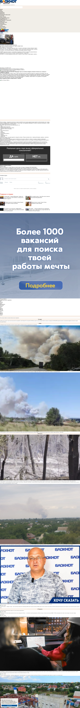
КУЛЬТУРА (2, 15)
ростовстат (8, 171)
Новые (1, 182)
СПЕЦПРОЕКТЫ (3, 24)
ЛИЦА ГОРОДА (3, 16)
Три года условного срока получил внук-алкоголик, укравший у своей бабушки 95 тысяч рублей (16, 320)
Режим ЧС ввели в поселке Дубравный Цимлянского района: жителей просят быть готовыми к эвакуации (17, 371)
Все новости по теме (4, 47)
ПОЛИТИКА (2, 23)
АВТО (1, 10)
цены (5, 171)
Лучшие (6, 182)
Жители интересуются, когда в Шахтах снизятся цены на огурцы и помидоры (14, 167)
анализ (19, 171)
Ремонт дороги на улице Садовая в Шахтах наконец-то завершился (42, 320)
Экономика (2, 67)
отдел (17, 171)
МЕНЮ (1, 9)
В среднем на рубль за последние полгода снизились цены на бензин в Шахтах (15, 168)
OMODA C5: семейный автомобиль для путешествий (10, 671)
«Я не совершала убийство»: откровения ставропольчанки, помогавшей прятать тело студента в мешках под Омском (19, 675)
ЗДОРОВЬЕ (2, 12)
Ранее (11, 182)
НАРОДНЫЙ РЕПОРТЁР (4, 18)
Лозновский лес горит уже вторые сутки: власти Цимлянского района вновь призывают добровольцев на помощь (19, 432)
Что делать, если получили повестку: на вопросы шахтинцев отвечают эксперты (15, 50)
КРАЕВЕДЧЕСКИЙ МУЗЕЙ (5, 14)
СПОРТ (1, 25)
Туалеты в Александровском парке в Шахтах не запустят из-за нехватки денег (51, 675)
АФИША (1, 11)
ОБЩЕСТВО (2, 21)
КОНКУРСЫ (2, 13)
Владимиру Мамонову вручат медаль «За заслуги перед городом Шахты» (13, 610)
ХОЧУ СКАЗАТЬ (3, 27)
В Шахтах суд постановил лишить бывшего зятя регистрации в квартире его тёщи (16, 672)
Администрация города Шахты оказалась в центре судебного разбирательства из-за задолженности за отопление (19, 324)
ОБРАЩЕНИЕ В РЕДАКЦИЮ (5, 20)
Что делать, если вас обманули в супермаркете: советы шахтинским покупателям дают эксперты (18, 49)
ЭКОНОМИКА (2, 26)
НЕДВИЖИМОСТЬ (3, 19)
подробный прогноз (3, 300)
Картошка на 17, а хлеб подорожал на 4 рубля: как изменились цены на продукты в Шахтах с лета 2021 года (21, 170)
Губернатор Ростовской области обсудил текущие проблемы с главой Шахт (51, 432)
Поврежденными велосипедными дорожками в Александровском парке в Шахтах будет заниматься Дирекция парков (37, 671)
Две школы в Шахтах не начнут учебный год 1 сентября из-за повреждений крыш (47, 371)
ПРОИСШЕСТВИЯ (3, 22)
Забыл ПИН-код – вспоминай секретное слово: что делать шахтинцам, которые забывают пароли (18, 48)
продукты (2, 171)
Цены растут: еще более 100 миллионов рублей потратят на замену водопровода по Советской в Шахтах (20, 169)
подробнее (10, 300)
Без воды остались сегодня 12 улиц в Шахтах (45, 606)
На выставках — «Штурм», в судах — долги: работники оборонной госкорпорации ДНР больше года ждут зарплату (19, 606)
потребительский (13, 171)
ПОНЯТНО (9, 705)
